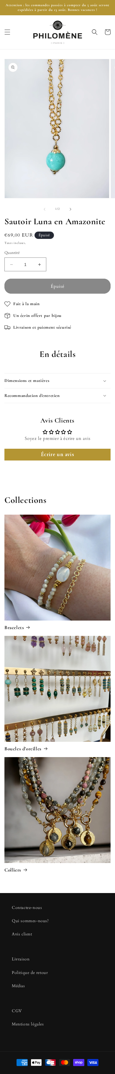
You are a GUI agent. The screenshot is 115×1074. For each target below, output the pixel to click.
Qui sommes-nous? (30, 921)
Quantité (12, 252)
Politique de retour (30, 972)
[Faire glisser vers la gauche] (44, 209)
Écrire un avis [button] (57, 454)
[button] (7, 32)
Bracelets (14, 627)
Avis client (22, 934)
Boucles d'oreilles (23, 749)
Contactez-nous (27, 907)
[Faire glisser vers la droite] (70, 209)
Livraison (20, 959)
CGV (17, 1011)
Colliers (12, 870)
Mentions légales (28, 1024)
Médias (18, 986)
